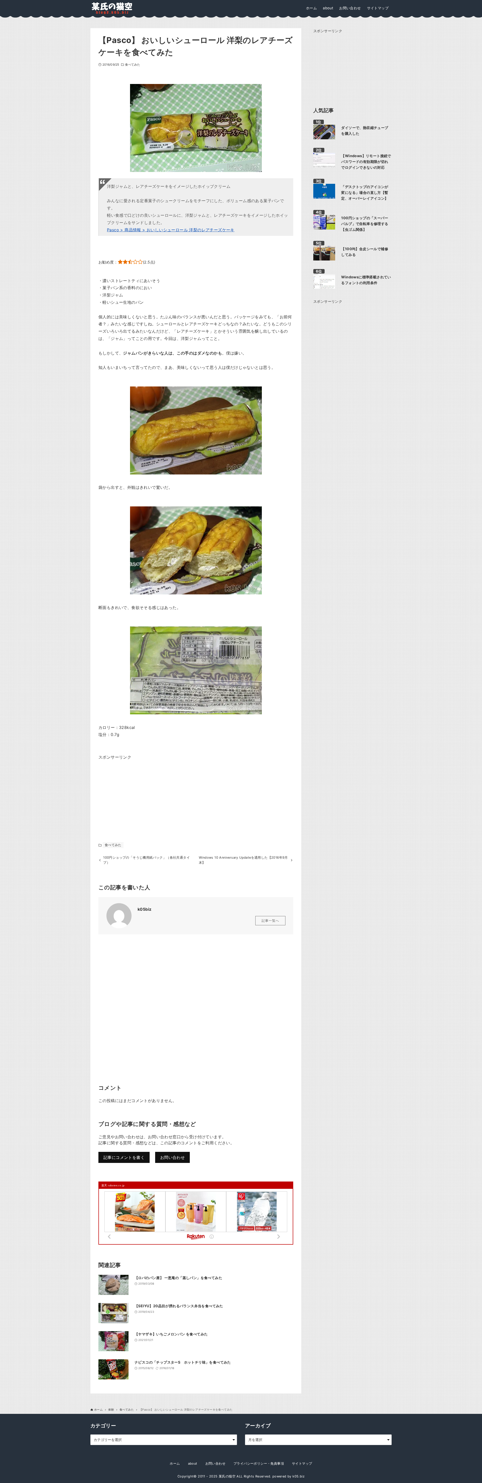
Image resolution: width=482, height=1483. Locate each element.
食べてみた (132, 64)
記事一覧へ (270, 921)
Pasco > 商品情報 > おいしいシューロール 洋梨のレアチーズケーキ (170, 229)
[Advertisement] (136, 792)
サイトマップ (302, 1463)
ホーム (175, 1463)
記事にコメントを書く (124, 1157)
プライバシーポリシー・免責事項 (258, 1463)
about (192, 1463)
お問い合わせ (172, 1157)
